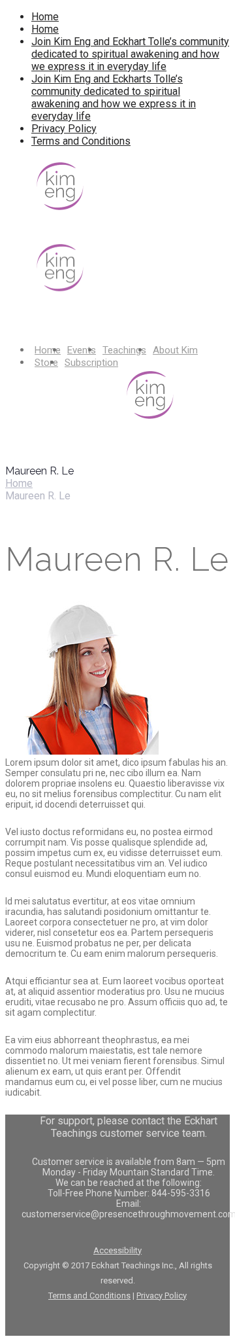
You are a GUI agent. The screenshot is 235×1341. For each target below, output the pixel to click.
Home (45, 16)
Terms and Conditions (81, 141)
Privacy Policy (64, 128)
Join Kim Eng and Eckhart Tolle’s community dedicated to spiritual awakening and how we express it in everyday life (130, 54)
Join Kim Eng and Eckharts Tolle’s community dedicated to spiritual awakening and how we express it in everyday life (113, 97)
